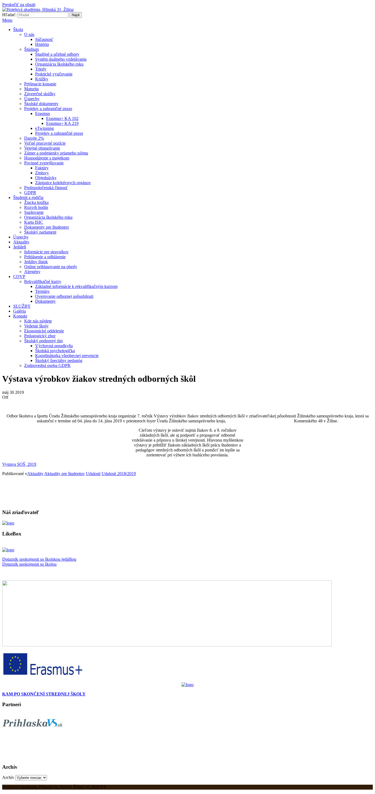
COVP (19, 276)
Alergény (32, 271)
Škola (18, 29)
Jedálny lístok (36, 261)
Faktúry (42, 167)
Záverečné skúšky (39, 93)
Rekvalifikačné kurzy (42, 281)
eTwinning (44, 128)
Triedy (40, 69)
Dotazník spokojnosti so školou (29, 564)
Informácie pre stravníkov (46, 251)
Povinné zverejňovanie (44, 163)
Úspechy (32, 98)
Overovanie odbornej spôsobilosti (64, 296)
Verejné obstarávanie (42, 148)
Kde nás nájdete (38, 321)
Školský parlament (40, 232)
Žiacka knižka (36, 202)
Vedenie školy (36, 326)
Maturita (31, 88)
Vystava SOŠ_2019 (19, 464)
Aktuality (21, 242)
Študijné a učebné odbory (57, 54)
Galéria (19, 311)
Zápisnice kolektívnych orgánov (63, 182)
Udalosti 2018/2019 (119, 473)
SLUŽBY (22, 306)
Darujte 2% (34, 138)
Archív (8, 777)
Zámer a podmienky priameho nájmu (56, 153)
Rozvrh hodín (36, 207)
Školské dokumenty (41, 103)
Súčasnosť (44, 39)
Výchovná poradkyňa (54, 345)
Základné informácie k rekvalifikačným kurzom (76, 286)
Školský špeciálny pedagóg (58, 360)
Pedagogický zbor (39, 335)
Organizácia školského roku (59, 64)
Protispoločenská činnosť (46, 187)
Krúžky (41, 79)
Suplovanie (34, 212)
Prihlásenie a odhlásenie (45, 256)
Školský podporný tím (43, 340)
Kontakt (20, 316)
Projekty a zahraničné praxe (48, 108)
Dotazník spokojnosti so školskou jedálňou (39, 559)
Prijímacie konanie (40, 84)
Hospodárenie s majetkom (46, 158)
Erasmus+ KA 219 (62, 123)
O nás (29, 34)
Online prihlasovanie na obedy (50, 266)
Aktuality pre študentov (64, 473)
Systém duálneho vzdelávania (60, 59)
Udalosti (93, 473)
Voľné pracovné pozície (45, 143)
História (42, 44)
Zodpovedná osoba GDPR (47, 365)
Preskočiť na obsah (18, 4)
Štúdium (31, 49)
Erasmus (42, 113)
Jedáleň (19, 247)
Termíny (42, 291)
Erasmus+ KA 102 (62, 118)
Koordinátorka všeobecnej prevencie (67, 355)
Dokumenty (45, 301)
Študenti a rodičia (28, 197)
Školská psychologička (55, 350)
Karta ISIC (33, 222)
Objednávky (46, 177)
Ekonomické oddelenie (44, 331)
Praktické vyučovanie (53, 74)
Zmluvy (42, 172)
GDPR (30, 192)
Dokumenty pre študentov (46, 227)
